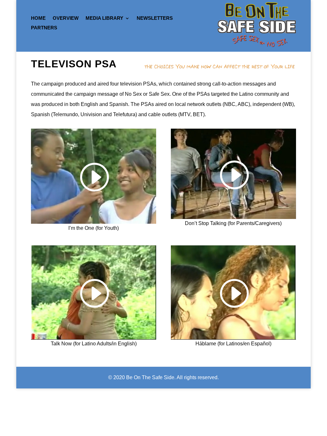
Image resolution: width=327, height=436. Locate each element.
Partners (44, 28)
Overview (66, 18)
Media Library (104, 18)
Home (38, 18)
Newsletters (155, 18)
